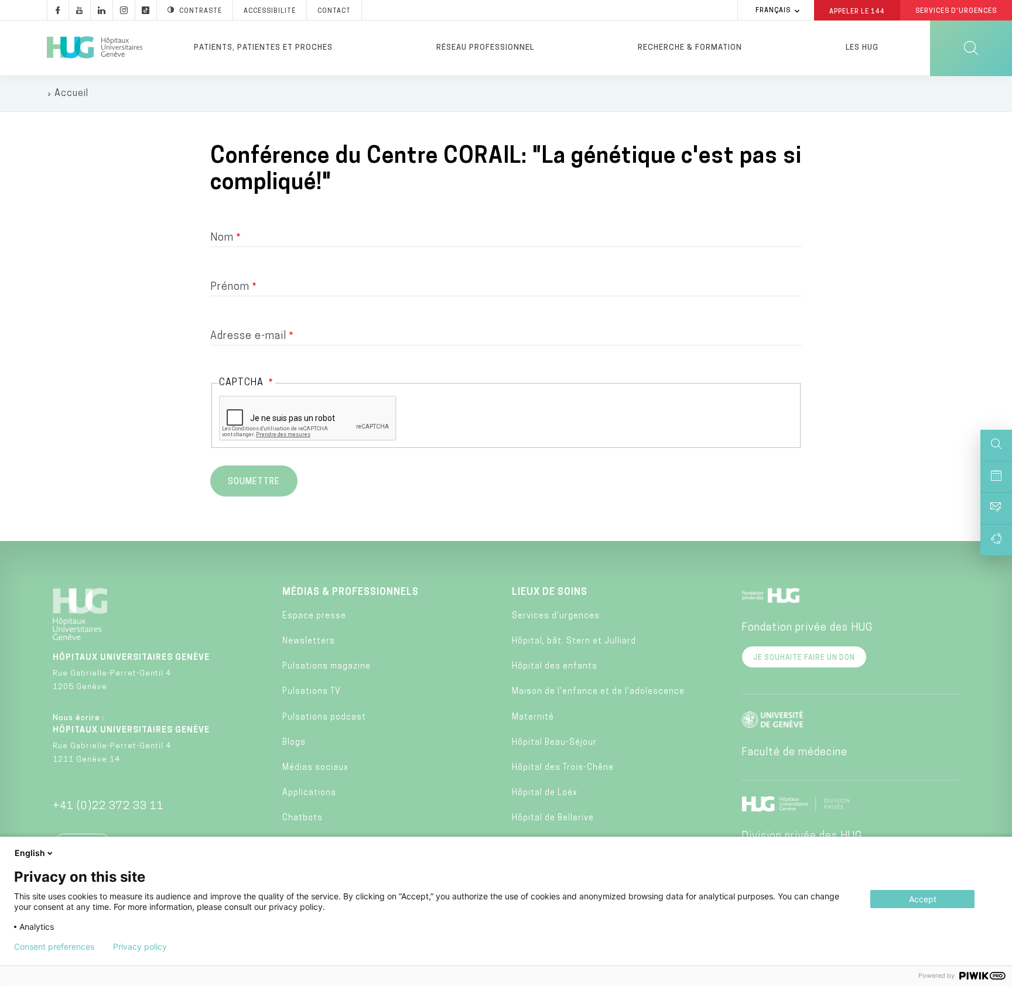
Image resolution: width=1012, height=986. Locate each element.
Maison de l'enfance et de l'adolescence (598, 691)
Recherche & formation (690, 48)
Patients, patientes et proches (263, 48)
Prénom (229, 287)
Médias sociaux (315, 768)
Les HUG (862, 48)
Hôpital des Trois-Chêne (563, 768)
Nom (222, 238)
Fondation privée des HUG (807, 628)
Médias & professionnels (350, 592)
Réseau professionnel (485, 48)
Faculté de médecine (794, 753)
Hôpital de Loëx (544, 793)
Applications (309, 793)
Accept (922, 899)
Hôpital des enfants (554, 666)
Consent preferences (54, 946)
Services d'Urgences (956, 11)
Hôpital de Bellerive (553, 818)
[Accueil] (94, 48)
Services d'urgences (556, 616)
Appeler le (857, 11)
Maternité (533, 717)
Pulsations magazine (326, 666)
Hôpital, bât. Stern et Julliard (574, 641)
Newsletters (308, 641)
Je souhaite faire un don (804, 658)
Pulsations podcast (324, 717)
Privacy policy (140, 946)
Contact (334, 11)
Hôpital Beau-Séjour (554, 742)
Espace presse (314, 616)
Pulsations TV (311, 691)
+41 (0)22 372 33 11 (108, 807)
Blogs (294, 742)
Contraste (200, 11)
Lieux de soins (549, 592)
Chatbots (302, 818)
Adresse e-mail (248, 336)
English (30, 853)
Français (773, 11)
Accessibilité (270, 11)
